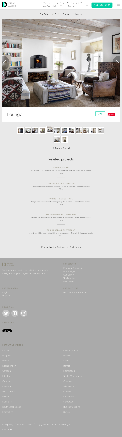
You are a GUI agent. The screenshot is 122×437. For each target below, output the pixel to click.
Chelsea (67, 391)
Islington (6, 376)
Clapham (6, 381)
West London (8, 391)
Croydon (67, 381)
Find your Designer (72, 268)
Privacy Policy (7, 424)
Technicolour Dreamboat (61, 230)
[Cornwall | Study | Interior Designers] (28, 134)
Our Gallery (44, 14)
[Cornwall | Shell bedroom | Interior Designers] (93, 134)
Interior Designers (64, 424)
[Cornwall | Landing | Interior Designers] (57, 134)
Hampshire (7, 412)
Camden (6, 371)
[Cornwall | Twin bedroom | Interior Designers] (57, 143)
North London (9, 366)
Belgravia (6, 355)
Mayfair (5, 360)
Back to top (75, 247)
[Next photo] (116, 63)
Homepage (69, 271)
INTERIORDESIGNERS (12, 4)
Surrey (66, 412)
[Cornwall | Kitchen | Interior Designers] (42, 134)
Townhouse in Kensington (61, 183)
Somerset (68, 401)
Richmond (7, 386)
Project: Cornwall (63, 14)
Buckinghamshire (71, 407)
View (61, 173)
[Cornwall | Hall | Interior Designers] (35, 134)
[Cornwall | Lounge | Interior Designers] (49, 132)
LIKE (100, 114)
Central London (71, 350)
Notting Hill (7, 401)
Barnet (66, 366)
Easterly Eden (61, 168)
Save (112, 115)
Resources (68, 281)
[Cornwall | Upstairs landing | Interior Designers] (64, 143)
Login (5, 292)
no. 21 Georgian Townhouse (61, 214)
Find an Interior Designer (53, 247)
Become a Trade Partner (75, 292)
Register (6, 295)
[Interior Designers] (5, 8)
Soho (66, 360)
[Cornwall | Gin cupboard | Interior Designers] (20, 134)
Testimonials (69, 278)
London (6, 350)
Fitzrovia (67, 355)
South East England (11, 407)
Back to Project (62, 148)
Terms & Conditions (24, 424)
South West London (73, 376)
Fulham (5, 396)
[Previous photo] (6, 63)
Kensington (68, 396)
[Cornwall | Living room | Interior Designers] (71, 134)
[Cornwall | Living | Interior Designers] (86, 134)
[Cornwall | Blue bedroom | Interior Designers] (64, 134)
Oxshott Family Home (61, 199)
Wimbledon (69, 386)
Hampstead (69, 371)
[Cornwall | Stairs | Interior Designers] (100, 134)
